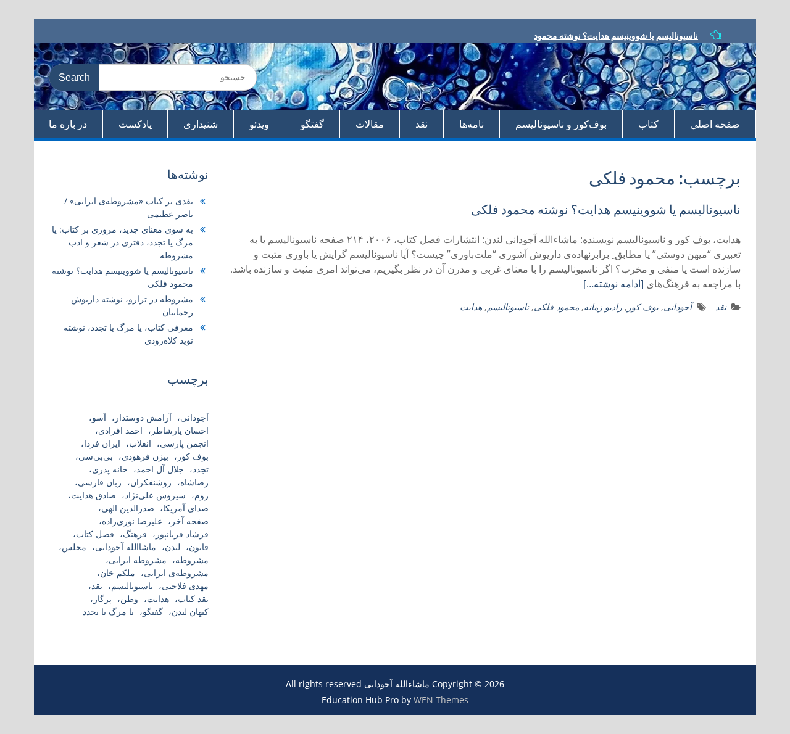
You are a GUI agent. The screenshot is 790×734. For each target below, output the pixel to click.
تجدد (201, 469)
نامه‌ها (471, 124)
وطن (129, 598)
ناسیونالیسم (508, 307)
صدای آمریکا (186, 508)
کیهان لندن (190, 611)
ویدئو (259, 124)
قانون (199, 547)
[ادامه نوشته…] (613, 284)
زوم (201, 495)
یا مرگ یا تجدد (108, 611)
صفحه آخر (190, 521)
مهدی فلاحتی (185, 586)
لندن (172, 547)
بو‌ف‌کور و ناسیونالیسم (561, 124)
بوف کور (643, 307)
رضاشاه (194, 482)
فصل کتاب (95, 534)
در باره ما (68, 124)
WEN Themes (441, 700)
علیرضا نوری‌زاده (132, 521)
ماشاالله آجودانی (125, 547)
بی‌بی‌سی (95, 456)
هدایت (471, 307)
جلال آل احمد (160, 469)
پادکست (135, 124)
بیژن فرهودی (145, 456)
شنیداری (200, 124)
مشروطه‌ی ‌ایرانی (176, 573)
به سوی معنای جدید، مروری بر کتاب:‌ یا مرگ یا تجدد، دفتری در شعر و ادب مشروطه (122, 242)
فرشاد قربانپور (182, 534)
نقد (421, 124)
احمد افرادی (120, 430)
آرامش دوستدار (143, 417)
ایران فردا (102, 443)
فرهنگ (135, 534)
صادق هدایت (93, 495)
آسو (99, 417)
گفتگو (312, 124)
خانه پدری (110, 469)
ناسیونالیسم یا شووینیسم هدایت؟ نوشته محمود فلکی (606, 209)
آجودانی (677, 307)
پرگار (102, 598)
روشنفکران (151, 482)
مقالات (370, 124)
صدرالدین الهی (127, 508)
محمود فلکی (556, 307)
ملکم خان (117, 573)
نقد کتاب (193, 598)
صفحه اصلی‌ (715, 124)
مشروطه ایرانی (138, 560)
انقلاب (140, 443)
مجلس (74, 547)
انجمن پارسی (184, 443)
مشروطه (192, 560)
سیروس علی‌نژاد (155, 495)
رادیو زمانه (603, 307)
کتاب (648, 124)
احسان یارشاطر (180, 430)
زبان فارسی (100, 482)
